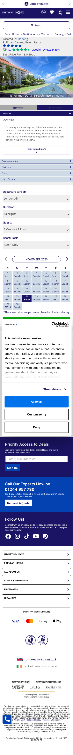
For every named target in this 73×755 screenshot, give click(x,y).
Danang (59, 34)
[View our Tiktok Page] (27, 535)
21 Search (65, 290)
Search (37, 25)
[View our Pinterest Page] (45, 535)
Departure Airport (14, 192)
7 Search (65, 274)
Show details (52, 389)
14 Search (65, 282)
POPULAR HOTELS (13, 563)
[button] (3, 77)
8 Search (7, 282)
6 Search (55, 274)
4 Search (36, 274)
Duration (8, 207)
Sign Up (12, 467)
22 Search (7, 298)
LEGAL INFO (10, 598)
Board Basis (10, 238)
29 (8, 306)
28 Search (65, 298)
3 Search (27, 274)
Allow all (36, 401)
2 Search (17, 274)
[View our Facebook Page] (8, 535)
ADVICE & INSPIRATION (16, 581)
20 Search (55, 290)
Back (7, 34)
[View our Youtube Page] (36, 535)
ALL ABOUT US (12, 572)
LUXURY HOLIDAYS (14, 554)
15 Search (7, 290)
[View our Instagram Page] (17, 535)
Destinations (30, 34)
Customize (34, 414)
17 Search (27, 290)
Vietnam (46, 34)
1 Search (7, 274)
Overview (6, 113)
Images (19, 107)
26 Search (46, 298)
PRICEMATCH (11, 589)
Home (15, 34)
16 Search (17, 290)
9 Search (17, 282)
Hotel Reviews (9, 179)
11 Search (36, 282)
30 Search (17, 306)
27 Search (55, 298)
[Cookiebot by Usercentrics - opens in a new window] (52, 324)
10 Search (27, 282)
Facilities (6, 166)
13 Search (55, 282)
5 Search (46, 274)
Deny (36, 427)
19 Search (46, 290)
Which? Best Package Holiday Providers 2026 (35, 720)
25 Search (36, 298)
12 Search (46, 282)
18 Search (36, 290)
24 (27, 298)
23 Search (17, 298)
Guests (7, 222)
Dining (5, 173)
